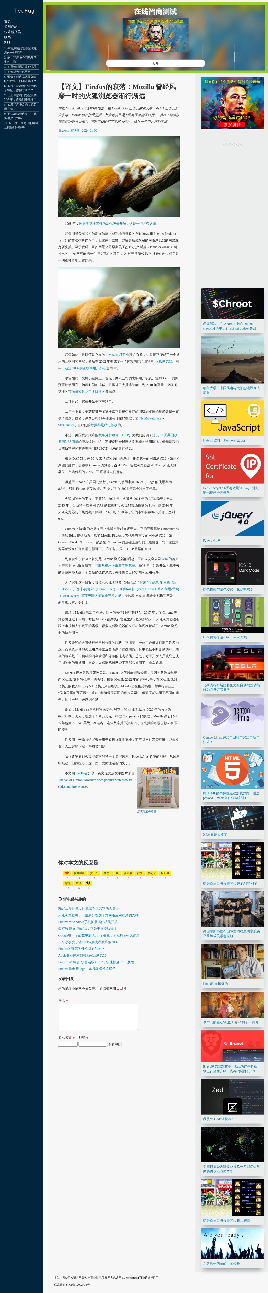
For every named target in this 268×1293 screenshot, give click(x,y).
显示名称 (66, 1038)
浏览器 (75, 130)
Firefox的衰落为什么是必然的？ (81, 949)
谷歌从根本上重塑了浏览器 (115, 565)
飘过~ (107, 873)
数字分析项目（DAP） (115, 435)
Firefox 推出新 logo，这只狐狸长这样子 (87, 969)
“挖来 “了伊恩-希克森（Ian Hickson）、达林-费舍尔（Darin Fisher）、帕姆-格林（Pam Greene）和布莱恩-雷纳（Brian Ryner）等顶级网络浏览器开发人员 (118, 589)
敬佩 (68, 883)
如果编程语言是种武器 (22, 66)
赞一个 (94, 873)
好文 (140, 873)
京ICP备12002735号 (78, 1284)
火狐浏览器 (163, 361)
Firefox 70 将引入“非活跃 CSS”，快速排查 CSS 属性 (96, 962)
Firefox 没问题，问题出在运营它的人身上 (88, 908)
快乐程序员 (12, 32)
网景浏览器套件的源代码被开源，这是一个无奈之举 (117, 223)
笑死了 (152, 873)
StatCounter (66, 425)
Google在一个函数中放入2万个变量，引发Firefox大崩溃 (99, 935)
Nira (164, 559)
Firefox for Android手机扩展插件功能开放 (88, 922)
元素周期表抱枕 (146, 811)
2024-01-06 (89, 130)
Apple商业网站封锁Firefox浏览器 (82, 955)
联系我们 (59, 1284)
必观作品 (11, 26)
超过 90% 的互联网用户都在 (85, 368)
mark (165, 873)
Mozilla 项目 (117, 355)
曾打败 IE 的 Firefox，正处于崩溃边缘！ (87, 928)
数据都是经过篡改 (104, 425)
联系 (7, 37)
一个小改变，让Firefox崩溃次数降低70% (87, 942)
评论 (63, 1001)
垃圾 (78, 883)
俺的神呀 (79, 873)
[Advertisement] (119, 842)
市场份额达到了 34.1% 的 (86, 391)
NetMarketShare (150, 418)
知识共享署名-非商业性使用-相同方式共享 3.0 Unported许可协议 (109, 1277)
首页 (7, 21)
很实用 (128, 873)
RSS (7, 42)
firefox (63, 130)
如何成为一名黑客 (19, 71)
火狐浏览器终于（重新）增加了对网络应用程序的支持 (98, 915)
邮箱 (84, 1038)
